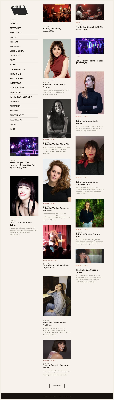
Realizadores (16, 78)
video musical (17, 51)
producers (15, 92)
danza (13, 64)
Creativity (15, 55)
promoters (15, 74)
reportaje (15, 46)
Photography (17, 115)
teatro (13, 37)
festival (14, 42)
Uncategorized (17, 69)
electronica (16, 32)
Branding (14, 110)
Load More (57, 385)
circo (12, 124)
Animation (15, 106)
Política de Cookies (65, 396)
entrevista (15, 28)
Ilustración (16, 120)
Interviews (15, 83)
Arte (12, 60)
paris (12, 129)
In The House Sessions (21, 97)
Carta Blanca (17, 87)
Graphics (14, 101)
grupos (13, 23)
